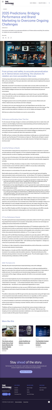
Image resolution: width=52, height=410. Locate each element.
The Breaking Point (17, 394)
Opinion (28, 392)
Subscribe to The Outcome (26, 371)
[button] (3, 1)
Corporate (16, 392)
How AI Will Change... (30, 394)
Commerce (16, 389)
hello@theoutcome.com (6, 390)
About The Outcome (42, 387)
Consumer (16, 387)
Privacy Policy (25, 401)
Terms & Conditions (18, 401)
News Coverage (29, 387)
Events (28, 389)
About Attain (41, 389)
